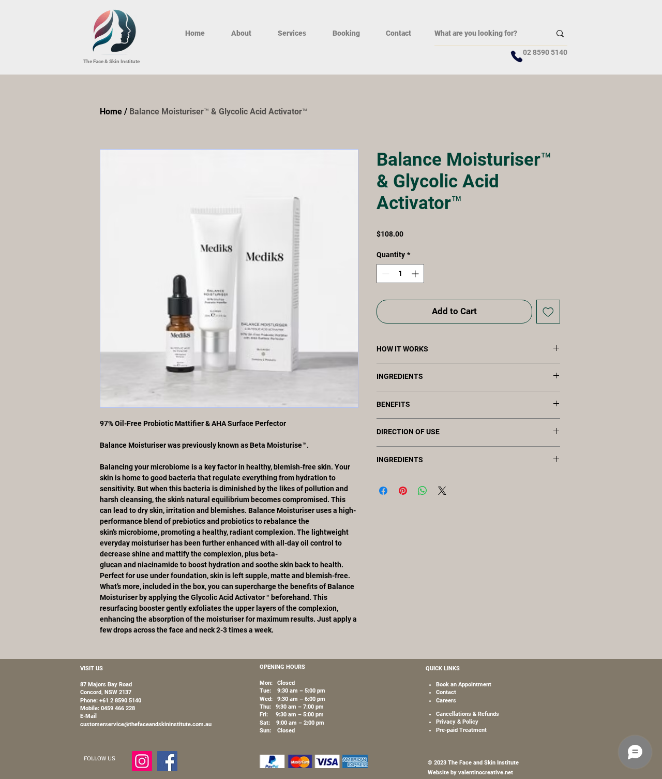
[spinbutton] (400, 273)
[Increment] (416, 273)
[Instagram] (142, 761)
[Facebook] (167, 761)
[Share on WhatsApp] (422, 490)
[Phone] (516, 56)
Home (111, 111)
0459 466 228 (118, 708)
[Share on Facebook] (383, 490)
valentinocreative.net (485, 772)
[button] (291, 33)
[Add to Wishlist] (548, 312)
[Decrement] (384, 273)
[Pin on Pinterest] (403, 490)
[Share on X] (442, 490)
